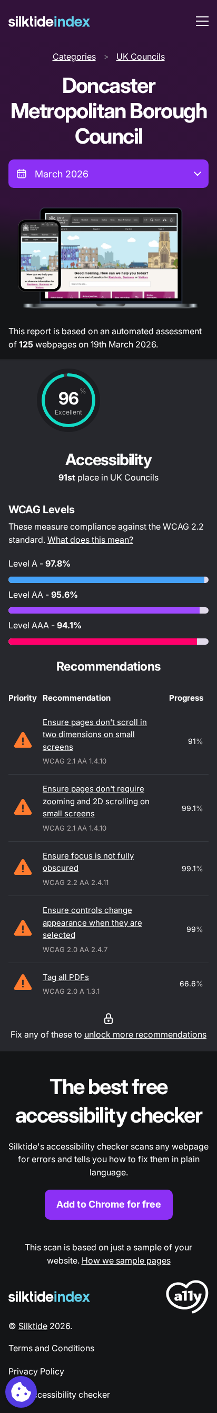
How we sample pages (126, 1260)
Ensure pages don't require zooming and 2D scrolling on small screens (96, 801)
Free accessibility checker (59, 1394)
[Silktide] (49, 21)
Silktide (32, 1326)
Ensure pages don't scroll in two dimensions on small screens (95, 734)
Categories (74, 56)
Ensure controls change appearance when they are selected (92, 922)
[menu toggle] (202, 21)
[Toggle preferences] (21, 1392)
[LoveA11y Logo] (187, 1298)
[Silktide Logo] (49, 1296)
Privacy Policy (36, 1371)
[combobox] (108, 173)
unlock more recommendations (145, 1034)
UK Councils (140, 56)
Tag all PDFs (66, 977)
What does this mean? (90, 539)
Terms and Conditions (51, 1348)
